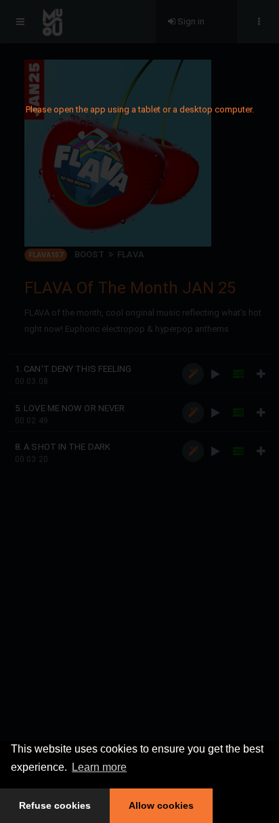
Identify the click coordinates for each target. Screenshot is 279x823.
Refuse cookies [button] (55, 805)
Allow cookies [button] (161, 805)
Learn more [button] (99, 767)
